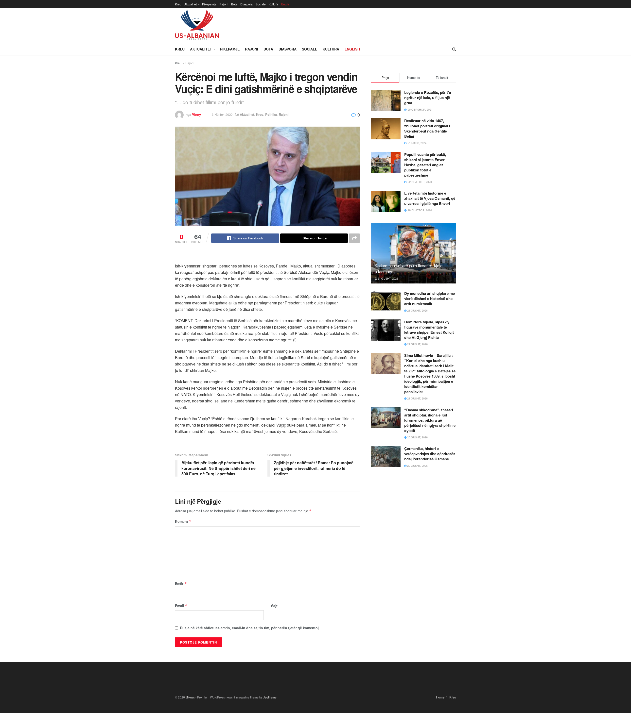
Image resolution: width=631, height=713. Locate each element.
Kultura (273, 4)
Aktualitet (190, 4)
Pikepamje (209, 4)
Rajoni (223, 4)
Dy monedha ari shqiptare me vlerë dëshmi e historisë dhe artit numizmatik (429, 298)
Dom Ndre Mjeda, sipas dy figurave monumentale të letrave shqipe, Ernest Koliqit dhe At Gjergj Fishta (429, 329)
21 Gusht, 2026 (387, 278)
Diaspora (246, 4)
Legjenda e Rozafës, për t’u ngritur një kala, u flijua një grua (427, 97)
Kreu (178, 4)
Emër (181, 583)
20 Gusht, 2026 (417, 437)
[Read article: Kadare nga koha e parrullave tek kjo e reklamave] (413, 253)
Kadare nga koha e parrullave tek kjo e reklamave (408, 268)
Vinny (196, 114)
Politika (271, 114)
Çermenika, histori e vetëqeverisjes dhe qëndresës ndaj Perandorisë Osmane (429, 454)
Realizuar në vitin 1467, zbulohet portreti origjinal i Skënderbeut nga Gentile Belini (427, 128)
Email (181, 605)
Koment (183, 521)
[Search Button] (454, 49)
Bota (234, 4)
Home (440, 697)
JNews (190, 697)
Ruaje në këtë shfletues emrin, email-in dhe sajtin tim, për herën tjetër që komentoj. (250, 627)
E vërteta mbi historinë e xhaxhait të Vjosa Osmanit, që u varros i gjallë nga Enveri (429, 198)
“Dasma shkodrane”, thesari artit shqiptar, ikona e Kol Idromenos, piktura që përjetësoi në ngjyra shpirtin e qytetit (430, 420)
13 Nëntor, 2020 (221, 114)
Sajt (274, 605)
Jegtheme (270, 697)
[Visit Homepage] (197, 26)
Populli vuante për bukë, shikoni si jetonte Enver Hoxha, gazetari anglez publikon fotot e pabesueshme (425, 165)
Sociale (261, 4)
